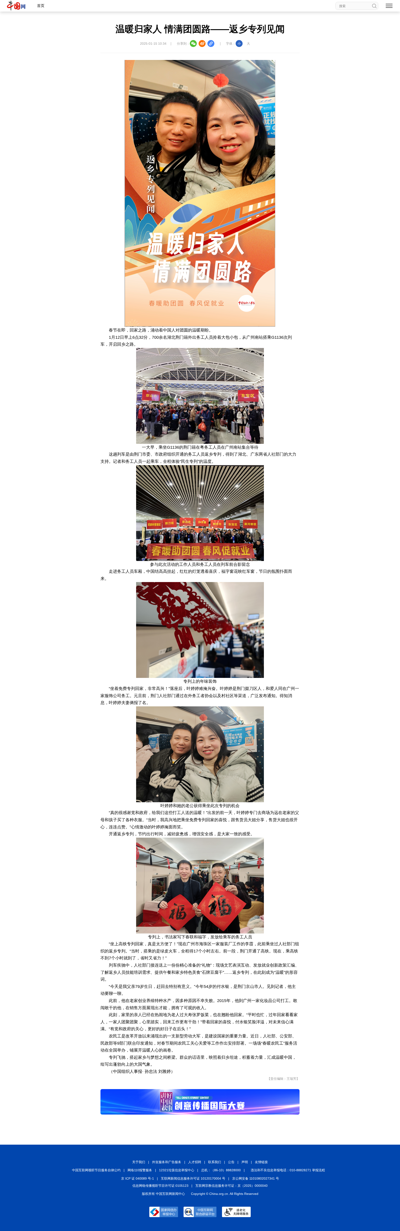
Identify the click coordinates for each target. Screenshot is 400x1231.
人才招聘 (194, 1162)
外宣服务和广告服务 (166, 1162)
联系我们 (214, 1162)
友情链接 (261, 1162)
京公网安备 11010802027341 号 (255, 1178)
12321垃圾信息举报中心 (176, 1170)
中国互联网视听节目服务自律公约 (96, 1170)
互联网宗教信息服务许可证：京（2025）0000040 (231, 1185)
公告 (231, 1162)
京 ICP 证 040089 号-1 (137, 1178)
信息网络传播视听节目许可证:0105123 (160, 1185)
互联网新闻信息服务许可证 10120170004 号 (193, 1178)
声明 (244, 1162)
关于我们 (138, 1162)
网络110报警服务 (140, 1170)
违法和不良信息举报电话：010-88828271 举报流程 (288, 1170)
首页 (40, 6)
